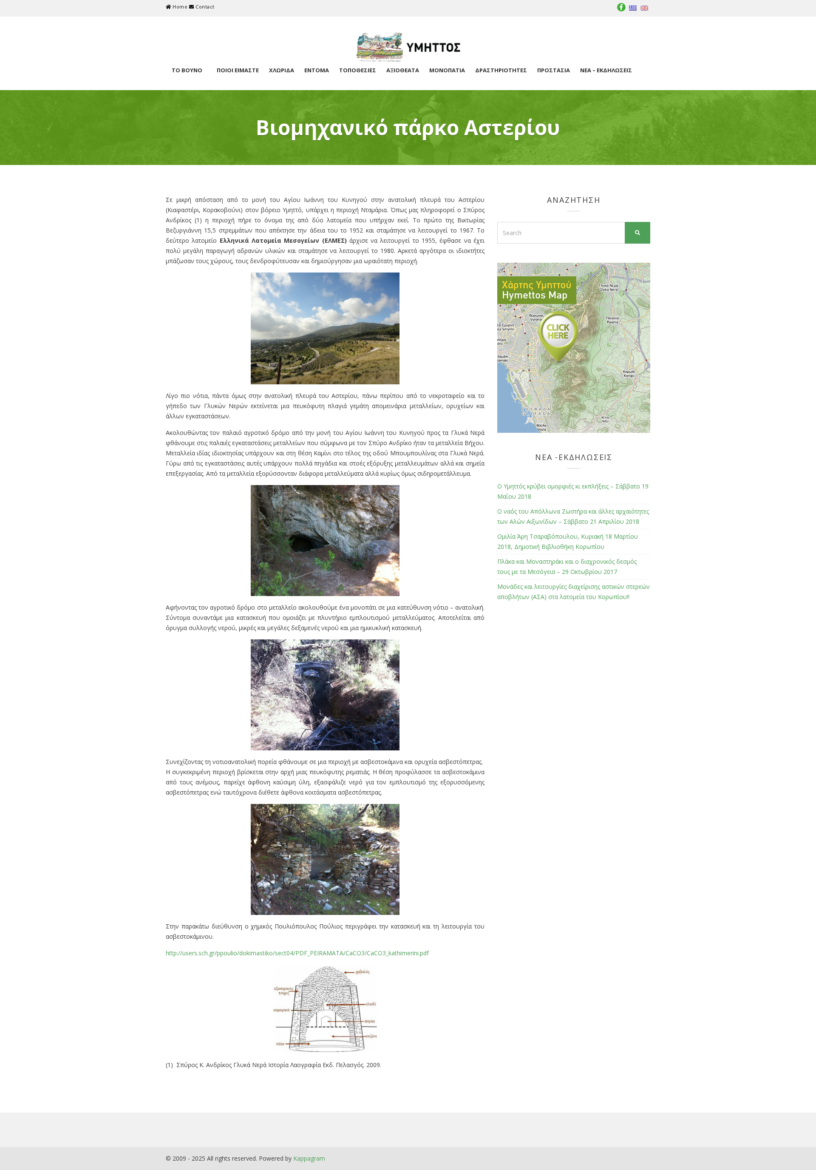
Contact (204, 6)
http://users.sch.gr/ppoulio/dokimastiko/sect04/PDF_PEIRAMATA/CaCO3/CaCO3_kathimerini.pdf (297, 953)
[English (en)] (644, 7)
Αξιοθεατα (402, 70)
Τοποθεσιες (357, 70)
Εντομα (316, 70)
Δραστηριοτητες (501, 70)
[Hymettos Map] (573, 347)
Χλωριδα (281, 70)
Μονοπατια (447, 70)
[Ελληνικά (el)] (633, 7)
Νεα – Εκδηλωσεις (606, 70)
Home (180, 6)
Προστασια (553, 70)
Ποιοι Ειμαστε (238, 70)
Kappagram (309, 1158)
